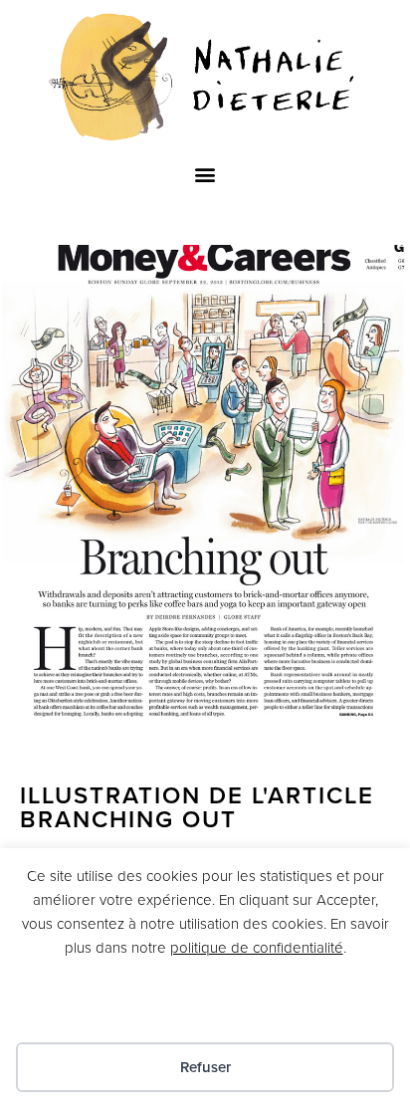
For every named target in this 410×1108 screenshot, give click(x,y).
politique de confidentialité (256, 948)
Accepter (205, 1006)
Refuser (205, 1067)
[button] (205, 173)
